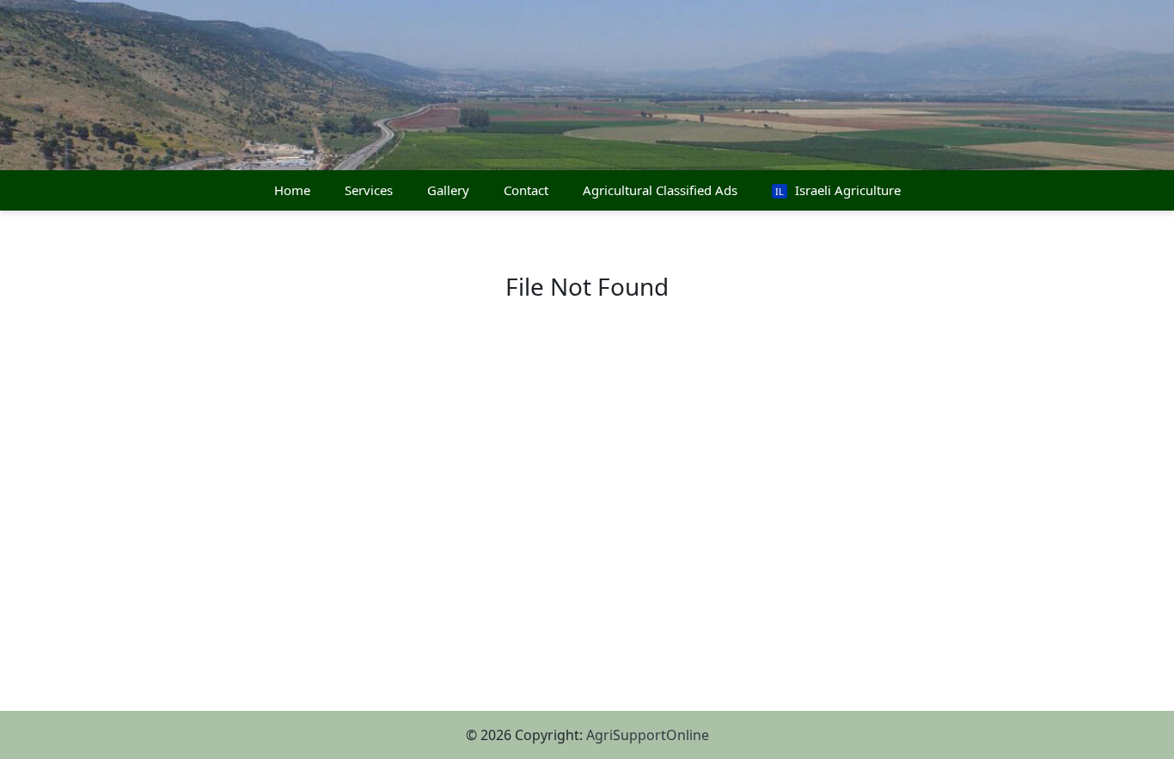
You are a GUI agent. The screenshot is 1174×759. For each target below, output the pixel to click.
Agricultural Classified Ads (660, 190)
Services (369, 190)
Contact (526, 190)
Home (292, 190)
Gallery (448, 190)
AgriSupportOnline (647, 734)
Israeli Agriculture (838, 190)
